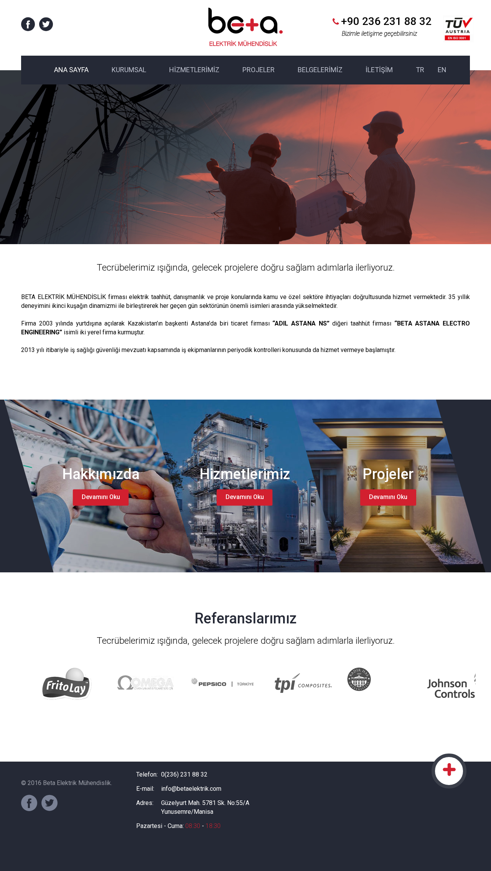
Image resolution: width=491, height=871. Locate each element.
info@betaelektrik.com (191, 788)
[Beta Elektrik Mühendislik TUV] (458, 24)
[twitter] (46, 24)
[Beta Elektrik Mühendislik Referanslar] (66, 683)
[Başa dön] (449, 771)
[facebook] (28, 24)
